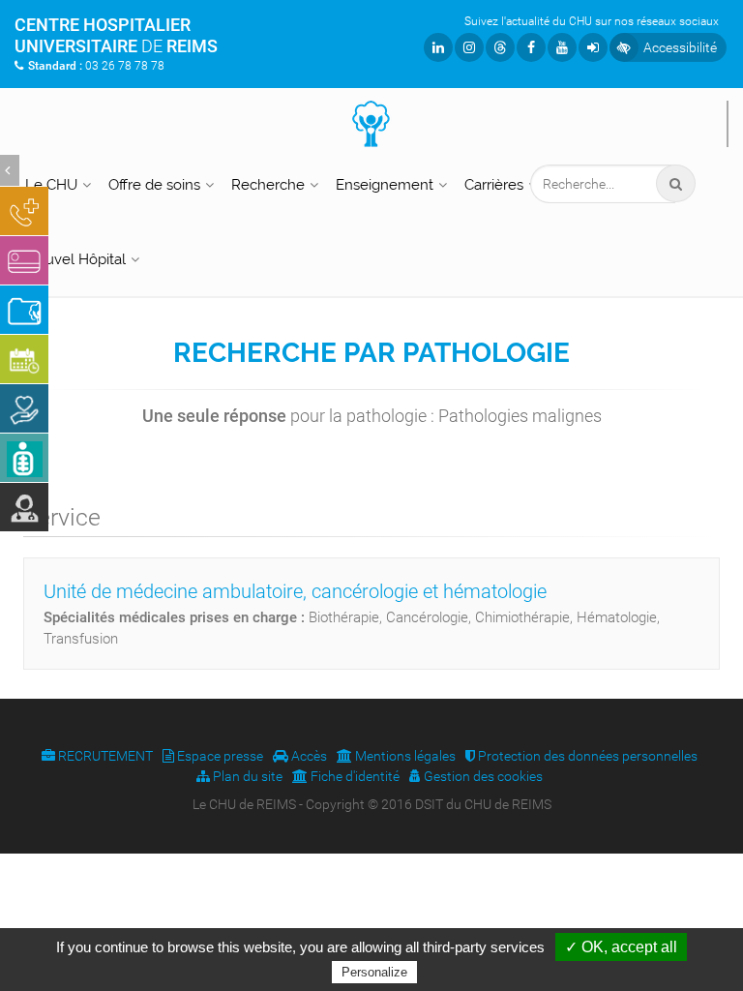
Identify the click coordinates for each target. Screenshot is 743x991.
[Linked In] (438, 47)
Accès (307, 756)
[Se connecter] (593, 47)
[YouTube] (562, 47)
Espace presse (218, 756)
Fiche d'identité (354, 776)
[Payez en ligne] (24, 260)
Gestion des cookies (482, 776)
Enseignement (384, 185)
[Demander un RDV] (24, 359)
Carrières (493, 185)
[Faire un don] (24, 408)
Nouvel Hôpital (75, 259)
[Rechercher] (676, 184)
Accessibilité (680, 47)
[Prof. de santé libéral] (24, 507)
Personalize (374, 972)
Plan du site (246, 776)
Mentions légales (404, 756)
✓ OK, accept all (621, 947)
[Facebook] (531, 47)
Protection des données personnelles (586, 756)
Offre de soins (154, 185)
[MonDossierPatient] (24, 309)
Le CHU (51, 185)
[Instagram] (469, 47)
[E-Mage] (24, 458)
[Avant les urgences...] (24, 211)
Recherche (268, 185)
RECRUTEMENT (104, 756)
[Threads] (500, 47)
